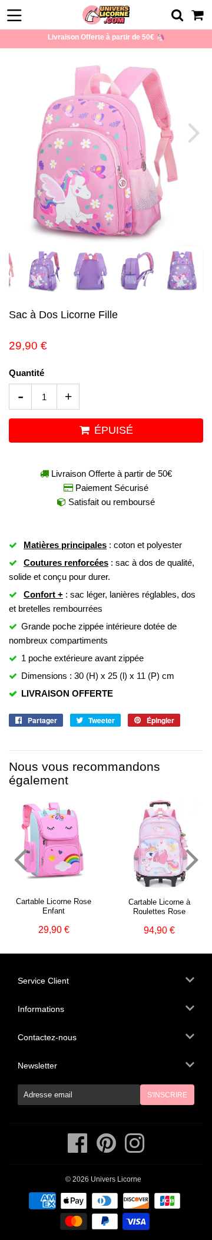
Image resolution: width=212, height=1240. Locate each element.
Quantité (26, 373)
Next (193, 132)
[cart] (198, 15)
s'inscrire (167, 1095)
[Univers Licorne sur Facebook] (78, 1149)
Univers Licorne (116, 1179)
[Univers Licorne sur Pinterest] (107, 1149)
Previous (19, 132)
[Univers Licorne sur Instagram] (134, 1149)
